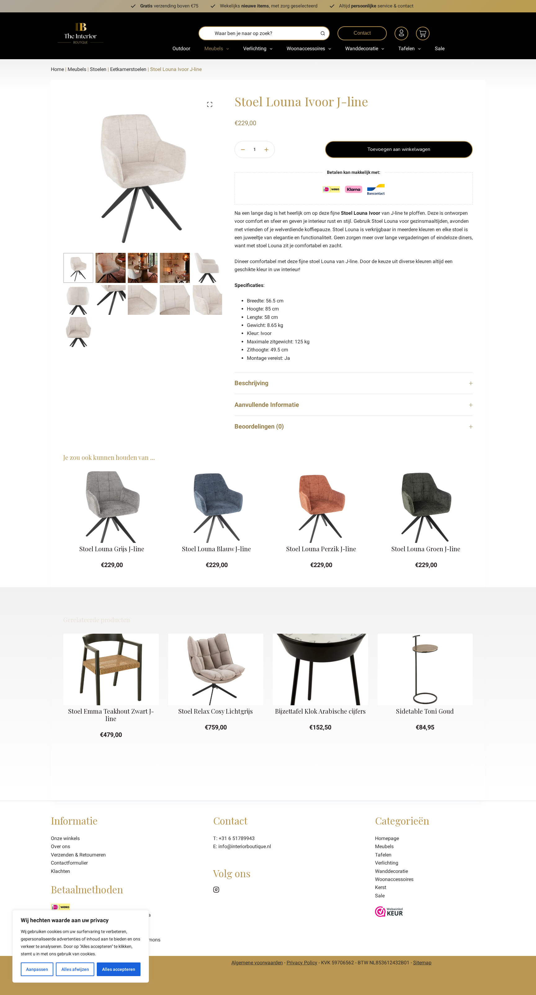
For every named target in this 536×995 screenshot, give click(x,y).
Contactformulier (69, 863)
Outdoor (181, 48)
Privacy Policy (302, 963)
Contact (362, 33)
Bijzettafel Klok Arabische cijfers (320, 711)
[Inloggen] (402, 34)
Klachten (60, 871)
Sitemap (422, 963)
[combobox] (257, 33)
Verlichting (254, 48)
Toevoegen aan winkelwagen (399, 149)
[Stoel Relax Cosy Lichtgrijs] (216, 669)
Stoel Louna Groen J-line (425, 548)
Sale (439, 48)
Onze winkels (65, 838)
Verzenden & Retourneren (78, 855)
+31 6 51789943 (237, 838)
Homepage (387, 838)
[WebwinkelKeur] (389, 911)
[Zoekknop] (322, 33)
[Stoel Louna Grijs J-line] (111, 507)
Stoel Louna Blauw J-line (215, 548)
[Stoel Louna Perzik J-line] (320, 507)
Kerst (380, 887)
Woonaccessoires (306, 48)
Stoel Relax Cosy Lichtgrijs (215, 711)
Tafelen (406, 48)
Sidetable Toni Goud (425, 711)
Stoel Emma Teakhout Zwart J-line (111, 715)
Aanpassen (37, 969)
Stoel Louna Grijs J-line (110, 548)
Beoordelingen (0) (259, 426)
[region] (80, 946)
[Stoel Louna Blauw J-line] (216, 507)
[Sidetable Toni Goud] (425, 669)
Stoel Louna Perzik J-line (320, 548)
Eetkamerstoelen (128, 69)
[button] (111, 536)
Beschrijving (251, 383)
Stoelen (98, 69)
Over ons (60, 846)
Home (57, 69)
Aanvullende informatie (266, 404)
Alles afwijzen (75, 969)
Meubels (213, 48)
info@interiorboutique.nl (244, 846)
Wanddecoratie (361, 48)
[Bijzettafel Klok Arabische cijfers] (320, 669)
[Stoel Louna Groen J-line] (425, 507)
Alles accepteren (118, 969)
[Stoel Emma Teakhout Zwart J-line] (111, 669)
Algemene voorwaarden (257, 963)
